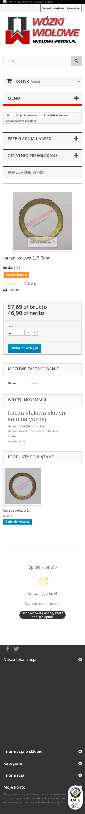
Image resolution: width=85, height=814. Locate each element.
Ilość (11, 326)
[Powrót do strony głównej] (8, 115)
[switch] (75, 805)
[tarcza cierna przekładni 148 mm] (22, 486)
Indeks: (8, 267)
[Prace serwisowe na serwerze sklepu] (42, 2)
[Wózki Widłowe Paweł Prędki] (42, 30)
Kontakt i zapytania (53, 8)
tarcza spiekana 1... (17, 510)
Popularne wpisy (26, 172)
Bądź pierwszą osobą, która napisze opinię (42, 615)
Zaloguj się (73, 8)
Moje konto (14, 787)
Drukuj (14, 290)
